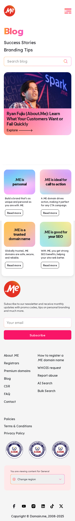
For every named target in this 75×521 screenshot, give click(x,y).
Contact (10, 402)
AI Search (45, 383)
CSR (7, 386)
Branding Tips (18, 50)
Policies (9, 419)
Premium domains (17, 371)
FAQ (7, 394)
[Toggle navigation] (67, 10)
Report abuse (48, 375)
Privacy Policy (14, 433)
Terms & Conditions (18, 426)
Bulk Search (46, 391)
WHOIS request (49, 368)
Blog (7, 378)
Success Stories (20, 42)
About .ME (11, 355)
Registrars (11, 363)
